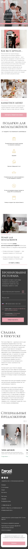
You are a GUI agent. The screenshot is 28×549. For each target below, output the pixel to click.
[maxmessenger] (7, 478)
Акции (3, 490)
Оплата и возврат (6, 530)
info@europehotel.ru (6, 510)
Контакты (4, 492)
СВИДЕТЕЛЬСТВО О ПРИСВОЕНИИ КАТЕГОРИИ (12, 481)
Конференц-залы (6, 501)
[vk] (2, 478)
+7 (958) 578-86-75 (6, 505)
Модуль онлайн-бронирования (9, 23)
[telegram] (5, 478)
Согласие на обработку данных (10, 523)
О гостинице (4, 487)
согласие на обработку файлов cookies (14, 539)
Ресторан (4, 496)
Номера (3, 485)
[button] (25, 2)
